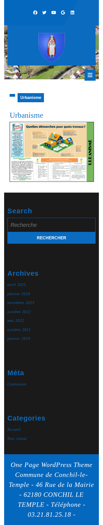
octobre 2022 (19, 312)
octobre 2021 (19, 330)
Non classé (17, 439)
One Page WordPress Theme (52, 464)
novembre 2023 (20, 303)
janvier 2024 (18, 294)
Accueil (14, 429)
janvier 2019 (18, 339)
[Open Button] (90, 75)
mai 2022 (15, 321)
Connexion (16, 384)
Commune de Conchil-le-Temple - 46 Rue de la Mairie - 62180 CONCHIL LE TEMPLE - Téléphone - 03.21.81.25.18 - (51, 494)
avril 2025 (16, 285)
